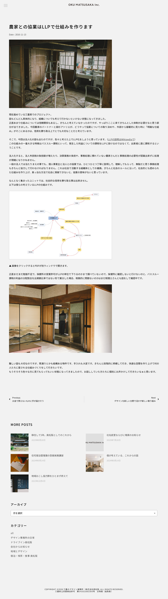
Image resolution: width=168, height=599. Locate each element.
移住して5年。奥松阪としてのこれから (52, 435)
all (12, 533)
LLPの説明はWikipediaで (121, 139)
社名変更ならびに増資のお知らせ (124, 435)
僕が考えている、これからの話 (122, 455)
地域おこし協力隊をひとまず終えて (50, 476)
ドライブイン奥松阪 (21, 542)
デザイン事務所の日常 (22, 537)
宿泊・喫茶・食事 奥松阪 (24, 555)
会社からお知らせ (20, 546)
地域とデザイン (19, 551)
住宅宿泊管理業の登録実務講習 (47, 455)
